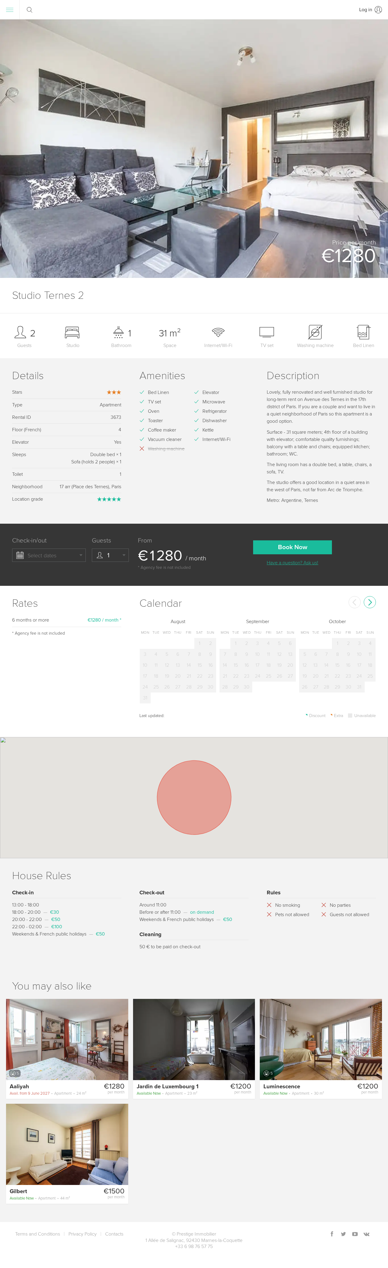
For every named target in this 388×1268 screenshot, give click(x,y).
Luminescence (281, 1086)
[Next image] (121, 1039)
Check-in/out (29, 540)
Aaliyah (19, 1086)
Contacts (114, 1234)
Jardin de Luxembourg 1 (168, 1086)
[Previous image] (13, 1039)
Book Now (292, 547)
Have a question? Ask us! (292, 563)
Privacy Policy (83, 1234)
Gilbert (18, 1191)
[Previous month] (355, 602)
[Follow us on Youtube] (355, 1234)
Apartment (48, 1093)
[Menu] (9, 9)
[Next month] (370, 602)
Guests (101, 540)
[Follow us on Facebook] (332, 1234)
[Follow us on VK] (366, 1234)
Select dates (42, 555)
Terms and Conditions (37, 1234)
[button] (376, 148)
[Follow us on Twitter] (343, 1234)
